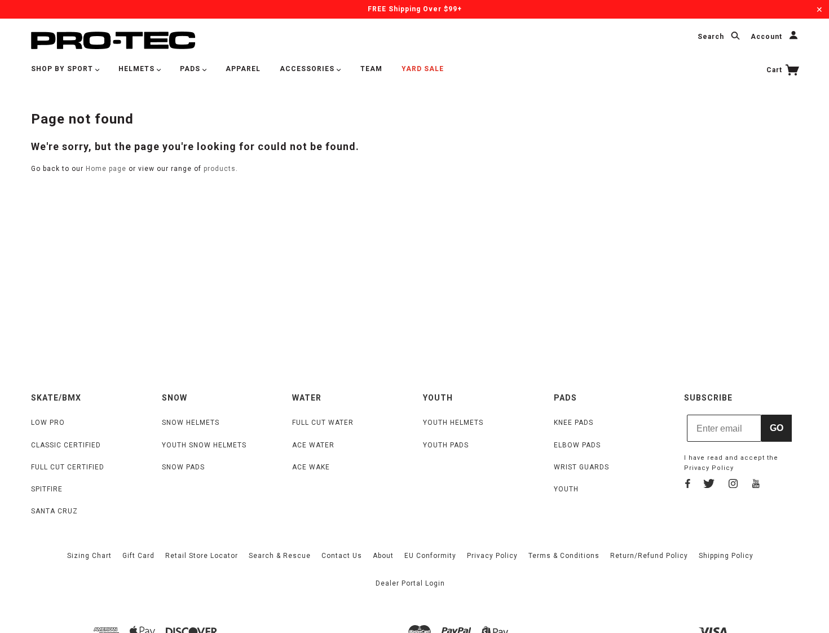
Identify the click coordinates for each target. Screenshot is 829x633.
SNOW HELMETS (190, 423)
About (383, 556)
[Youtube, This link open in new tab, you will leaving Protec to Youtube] (756, 485)
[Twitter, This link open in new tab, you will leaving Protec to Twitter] (709, 485)
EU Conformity (430, 556)
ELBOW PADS (577, 445)
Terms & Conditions (563, 556)
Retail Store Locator (201, 556)
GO (776, 428)
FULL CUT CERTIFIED (67, 467)
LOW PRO (48, 423)
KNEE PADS (573, 423)
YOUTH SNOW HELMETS (204, 445)
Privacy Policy (709, 468)
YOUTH (566, 489)
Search (712, 37)
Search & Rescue (280, 556)
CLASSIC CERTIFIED (66, 445)
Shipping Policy (726, 556)
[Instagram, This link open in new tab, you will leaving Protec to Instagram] (733, 485)
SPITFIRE (47, 489)
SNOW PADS (183, 467)
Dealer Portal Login (410, 583)
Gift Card (138, 556)
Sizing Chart (89, 556)
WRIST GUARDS (581, 467)
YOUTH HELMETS (453, 423)
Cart (775, 70)
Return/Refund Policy (649, 556)
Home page (106, 169)
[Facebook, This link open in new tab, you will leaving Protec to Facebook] (687, 485)
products (220, 169)
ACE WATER (313, 445)
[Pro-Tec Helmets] (113, 39)
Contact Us (341, 556)
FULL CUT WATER (323, 423)
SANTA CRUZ (54, 511)
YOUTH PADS (446, 445)
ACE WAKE (311, 467)
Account (767, 37)
